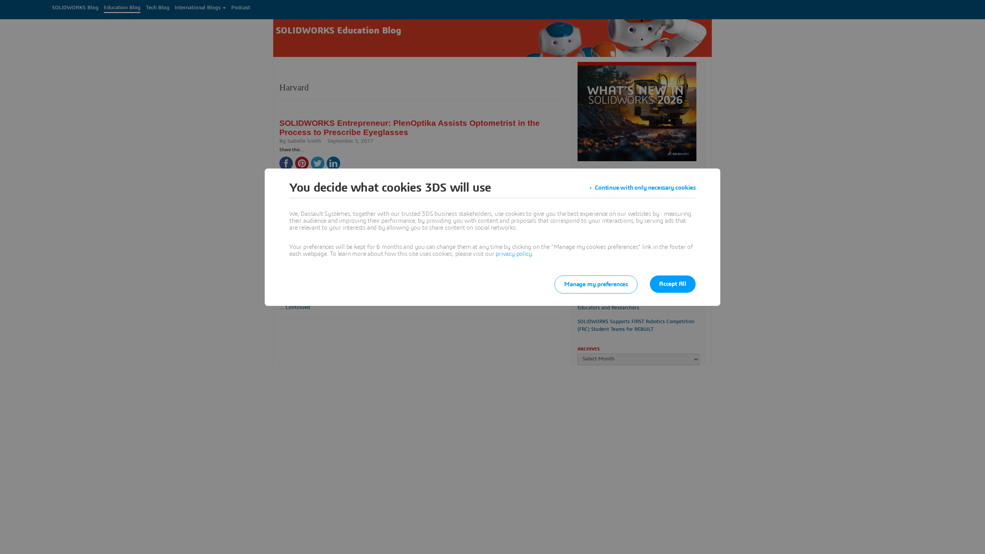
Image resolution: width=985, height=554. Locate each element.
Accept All (672, 284)
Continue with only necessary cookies (645, 188)
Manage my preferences (596, 284)
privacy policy (514, 254)
